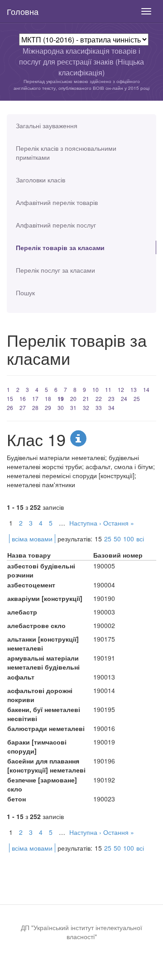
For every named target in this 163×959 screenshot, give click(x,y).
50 (117, 538)
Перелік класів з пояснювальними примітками (66, 153)
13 (133, 389)
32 (86, 407)
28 (35, 407)
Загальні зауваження (46, 125)
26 (10, 407)
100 (128, 538)
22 (99, 398)
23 (111, 398)
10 (95, 389)
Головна (22, 11)
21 (86, 398)
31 (73, 407)
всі (140, 538)
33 (99, 407)
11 (108, 389)
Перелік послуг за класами (55, 270)
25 (137, 398)
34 (111, 407)
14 (146, 389)
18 (48, 398)
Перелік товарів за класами (60, 247)
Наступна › (85, 522)
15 (10, 398)
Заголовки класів (40, 179)
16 (22, 398)
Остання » (118, 522)
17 (35, 398)
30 (61, 407)
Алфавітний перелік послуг (56, 224)
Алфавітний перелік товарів (57, 202)
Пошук (25, 292)
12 (121, 389)
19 (61, 399)
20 (73, 398)
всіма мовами (32, 538)
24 (124, 398)
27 (22, 407)
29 (48, 407)
